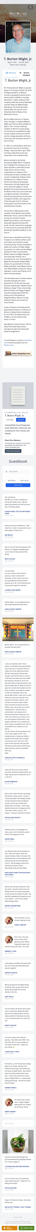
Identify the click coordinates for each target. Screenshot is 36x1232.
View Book (9, 420)
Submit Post (18, 485)
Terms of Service (23, 1223)
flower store (8, 345)
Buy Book (21, 420)
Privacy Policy (12, 1223)
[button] (18, 629)
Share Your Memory (13, 451)
